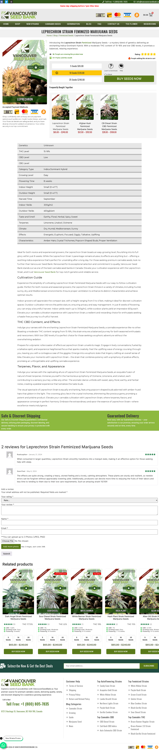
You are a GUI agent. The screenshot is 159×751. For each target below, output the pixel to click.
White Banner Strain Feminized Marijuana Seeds (86, 617)
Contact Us (113, 24)
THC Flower (131, 24)
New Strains (32, 24)
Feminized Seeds (66, 35)
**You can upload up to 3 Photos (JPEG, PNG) (23, 537)
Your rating (7, 497)
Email (4, 528)
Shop (17, 24)
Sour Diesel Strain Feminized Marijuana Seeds (52, 617)
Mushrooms (150, 24)
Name (4, 519)
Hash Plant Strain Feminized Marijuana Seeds (121, 617)
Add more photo (11, 546)
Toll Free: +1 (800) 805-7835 (27, 704)
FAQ (99, 24)
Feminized (86, 42)
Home (6, 24)
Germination (73, 24)
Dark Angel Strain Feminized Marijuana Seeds (18, 617)
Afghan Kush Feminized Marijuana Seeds (85, 126)
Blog (88, 24)
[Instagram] (11, 1)
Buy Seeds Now (129, 79)
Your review (7, 504)
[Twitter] (6, 1)
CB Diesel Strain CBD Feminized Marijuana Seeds (109, 126)
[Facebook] (1, 1)
